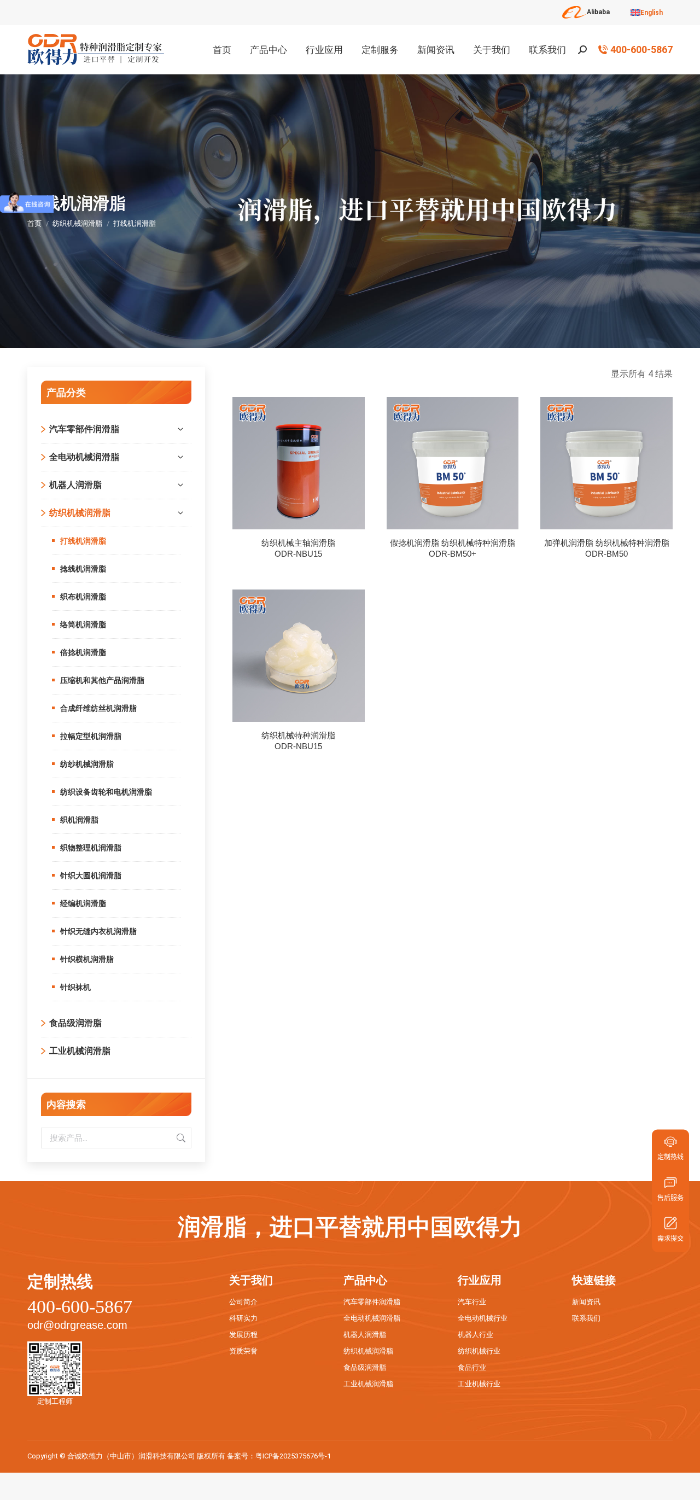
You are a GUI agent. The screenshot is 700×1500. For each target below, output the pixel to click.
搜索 (179, 1138)
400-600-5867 (641, 50)
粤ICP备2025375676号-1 (293, 1456)
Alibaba (598, 12)
